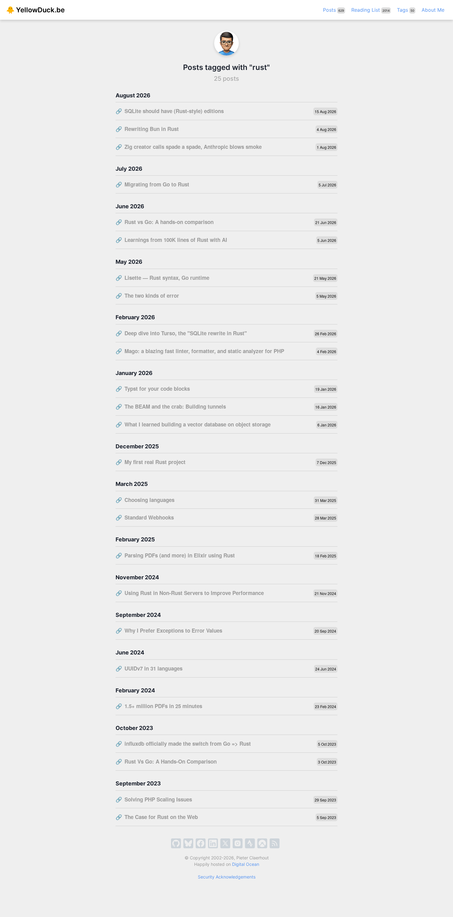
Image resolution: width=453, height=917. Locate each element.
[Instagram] (238, 843)
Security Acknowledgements (226, 876)
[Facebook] (201, 843)
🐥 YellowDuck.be (35, 10)
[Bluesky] (188, 843)
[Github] (176, 843)
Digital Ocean (245, 864)
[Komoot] (262, 843)
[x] (225, 843)
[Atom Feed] (275, 843)
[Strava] (250, 843)
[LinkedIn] (213, 843)
